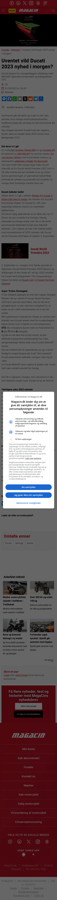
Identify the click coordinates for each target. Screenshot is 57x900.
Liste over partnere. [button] (33, 458)
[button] (28, 439)
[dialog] (28, 450)
